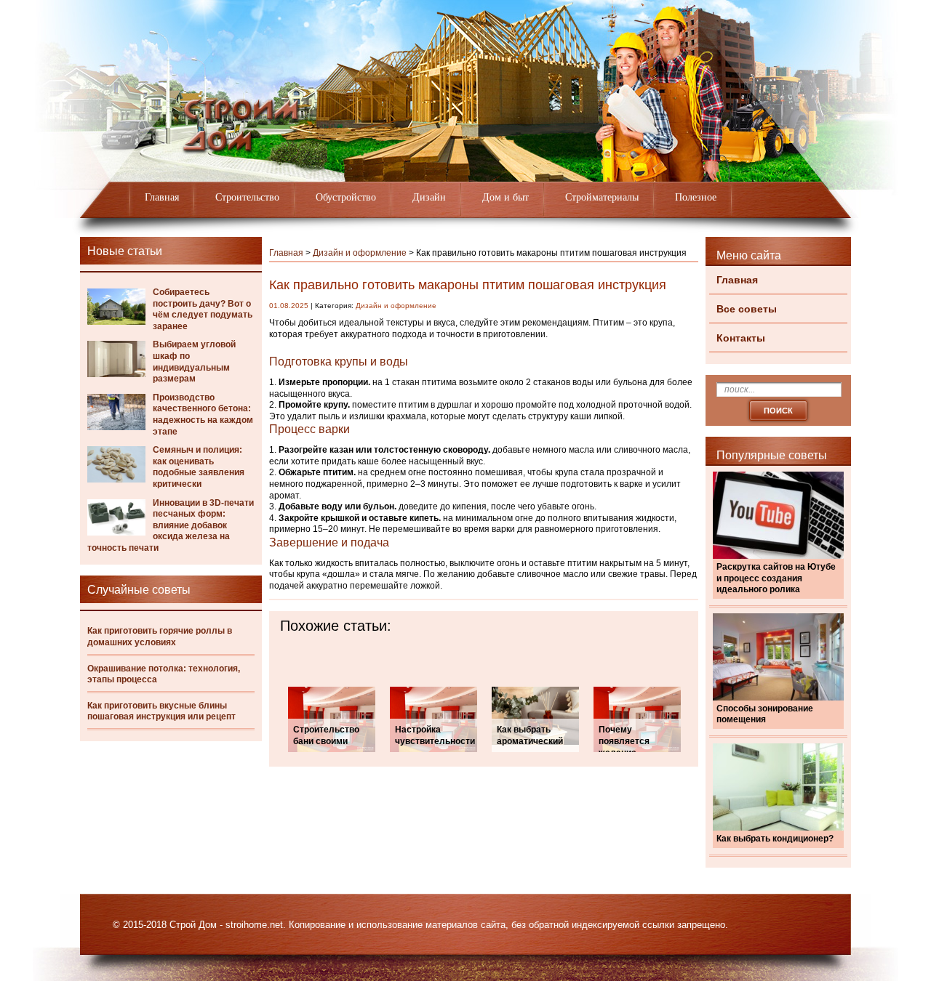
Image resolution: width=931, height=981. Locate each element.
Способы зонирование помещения (764, 714)
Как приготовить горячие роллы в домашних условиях (159, 636)
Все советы (746, 309)
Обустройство (346, 197)
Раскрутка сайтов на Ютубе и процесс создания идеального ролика (776, 578)
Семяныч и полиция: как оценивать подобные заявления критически (198, 467)
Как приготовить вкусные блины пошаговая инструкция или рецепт (161, 711)
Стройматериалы (602, 197)
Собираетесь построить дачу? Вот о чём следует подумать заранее (202, 309)
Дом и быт (505, 197)
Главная (162, 197)
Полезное (695, 197)
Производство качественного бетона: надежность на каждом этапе (203, 414)
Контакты (740, 338)
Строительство (247, 197)
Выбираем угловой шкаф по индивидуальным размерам (194, 361)
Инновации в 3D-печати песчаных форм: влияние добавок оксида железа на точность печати (170, 525)
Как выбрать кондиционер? (775, 838)
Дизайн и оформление (360, 253)
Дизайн (429, 197)
